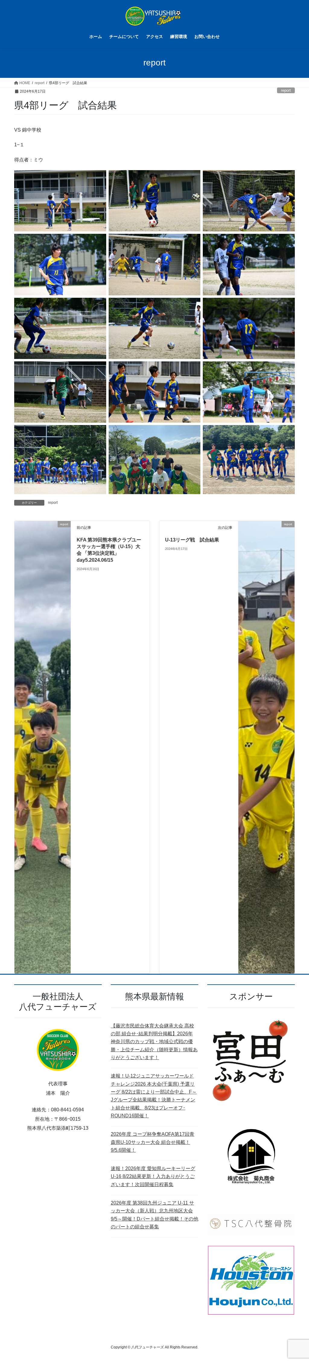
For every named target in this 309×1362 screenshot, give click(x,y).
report (286, 90)
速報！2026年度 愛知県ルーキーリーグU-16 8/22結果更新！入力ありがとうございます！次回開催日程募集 (153, 1176)
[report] (42, 746)
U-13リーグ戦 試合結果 (192, 539)
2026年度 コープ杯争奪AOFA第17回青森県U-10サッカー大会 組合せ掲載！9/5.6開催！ (152, 1142)
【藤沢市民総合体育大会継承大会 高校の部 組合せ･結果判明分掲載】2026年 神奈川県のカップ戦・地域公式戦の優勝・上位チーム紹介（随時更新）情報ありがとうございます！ (154, 1041)
